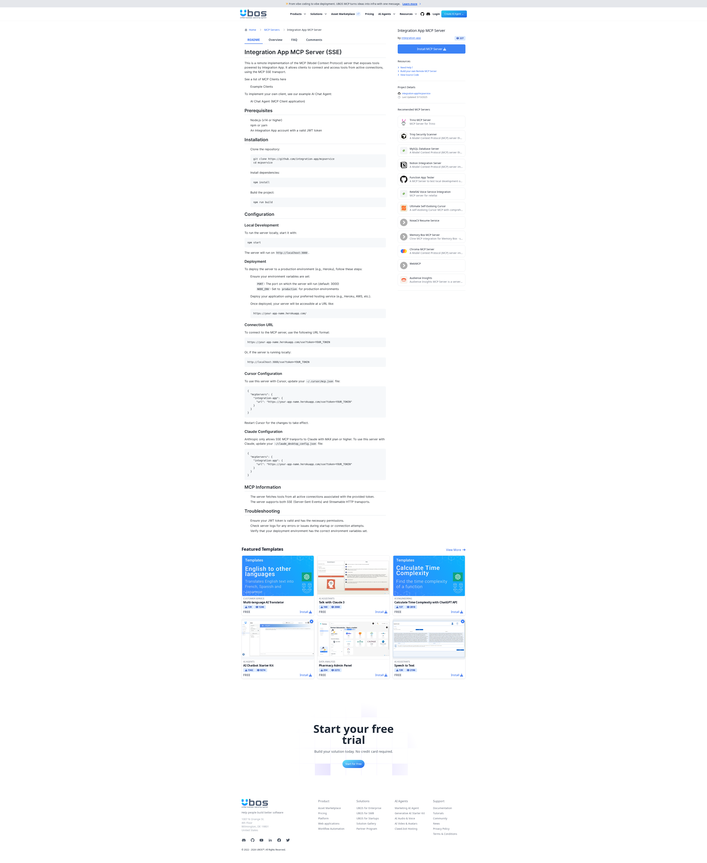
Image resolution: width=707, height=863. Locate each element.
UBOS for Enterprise (368, 808)
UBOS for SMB (365, 813)
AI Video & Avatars (406, 823)
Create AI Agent (454, 13)
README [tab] (253, 40)
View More (453, 550)
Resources (406, 14)
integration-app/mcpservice (416, 93)
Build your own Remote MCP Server (418, 71)
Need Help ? (406, 67)
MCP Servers (272, 29)
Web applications (329, 823)
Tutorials (438, 813)
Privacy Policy (441, 828)
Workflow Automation (331, 828)
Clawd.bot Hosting (406, 828)
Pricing (369, 14)
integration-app (411, 38)
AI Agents (384, 14)
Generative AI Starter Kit (410, 813)
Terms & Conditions (445, 834)
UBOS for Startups (367, 818)
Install (304, 612)
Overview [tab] (275, 40)
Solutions (316, 14)
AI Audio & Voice (405, 818)
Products (296, 14)
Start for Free (353, 764)
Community (440, 818)
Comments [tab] (314, 40)
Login (436, 14)
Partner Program (366, 828)
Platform (323, 818)
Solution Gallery (366, 823)
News (436, 823)
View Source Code (409, 74)
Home (252, 29)
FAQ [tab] (294, 40)
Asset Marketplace (345, 14)
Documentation (442, 808)
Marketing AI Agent (407, 808)
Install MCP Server (429, 49)
